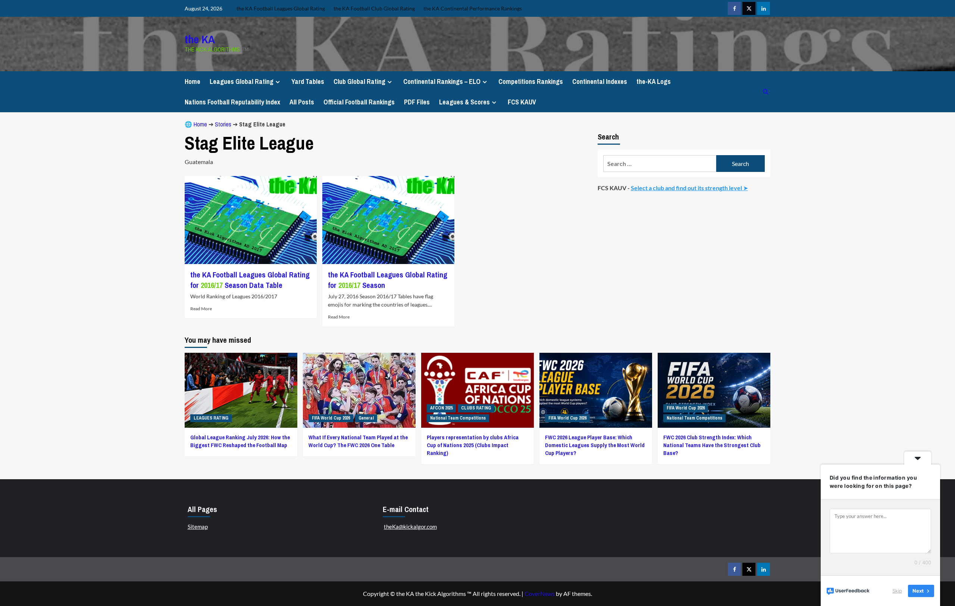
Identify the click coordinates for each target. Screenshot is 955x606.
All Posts (301, 102)
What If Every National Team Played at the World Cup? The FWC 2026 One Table (358, 441)
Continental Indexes (599, 81)
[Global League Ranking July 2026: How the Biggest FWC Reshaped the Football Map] (241, 390)
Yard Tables (307, 81)
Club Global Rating (359, 81)
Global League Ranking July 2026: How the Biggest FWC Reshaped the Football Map (240, 441)
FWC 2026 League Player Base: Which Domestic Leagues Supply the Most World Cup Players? (595, 445)
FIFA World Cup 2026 (331, 418)
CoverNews (540, 593)
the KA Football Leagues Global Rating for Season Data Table (250, 280)
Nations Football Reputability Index (232, 102)
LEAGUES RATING (211, 418)
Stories (223, 124)
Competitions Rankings (530, 81)
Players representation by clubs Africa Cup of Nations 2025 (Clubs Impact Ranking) (473, 445)
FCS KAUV (522, 102)
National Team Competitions (458, 418)
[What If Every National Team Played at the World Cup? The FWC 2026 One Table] (359, 390)
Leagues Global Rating (241, 81)
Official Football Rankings (359, 102)
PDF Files (417, 102)
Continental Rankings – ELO (441, 81)
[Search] (765, 91)
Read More (201, 308)
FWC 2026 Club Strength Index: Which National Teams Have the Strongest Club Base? (712, 445)
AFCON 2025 (441, 408)
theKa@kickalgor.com (410, 526)
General (366, 418)
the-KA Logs (653, 81)
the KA (200, 39)
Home (192, 81)
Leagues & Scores (464, 102)
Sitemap (198, 526)
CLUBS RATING (476, 408)
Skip (897, 591)
